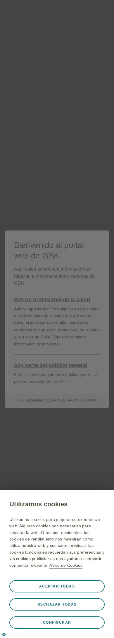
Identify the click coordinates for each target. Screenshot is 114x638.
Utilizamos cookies (38, 504)
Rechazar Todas (57, 604)
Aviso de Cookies (65, 565)
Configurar (57, 622)
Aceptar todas (57, 586)
